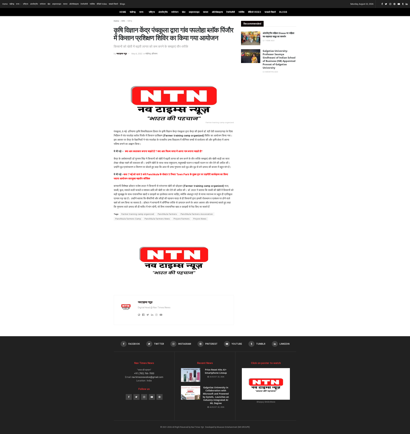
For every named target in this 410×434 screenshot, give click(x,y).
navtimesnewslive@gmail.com (147, 377)
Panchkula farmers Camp (128, 219)
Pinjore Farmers (182, 219)
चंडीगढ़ (11, 4)
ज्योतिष (92, 4)
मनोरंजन (43, 4)
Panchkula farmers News (157, 219)
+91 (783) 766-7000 (144, 373)
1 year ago (269, 41)
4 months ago (271, 72)
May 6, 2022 (136, 53)
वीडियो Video (102, 4)
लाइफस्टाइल (56, 4)
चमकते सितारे (113, 4)
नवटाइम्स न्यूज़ (121, 53)
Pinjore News (199, 219)
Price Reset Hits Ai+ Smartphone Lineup (216, 371)
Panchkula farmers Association (197, 214)
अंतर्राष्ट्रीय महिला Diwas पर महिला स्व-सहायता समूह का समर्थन (278, 34)
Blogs (122, 4)
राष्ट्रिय (25, 4)
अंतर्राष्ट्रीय (34, 4)
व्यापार (65, 4)
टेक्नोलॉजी (84, 4)
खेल (49, 4)
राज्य (17, 4)
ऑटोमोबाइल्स (74, 4)
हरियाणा (154, 53)
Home (5, 4)
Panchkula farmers (167, 214)
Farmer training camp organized (137, 214)
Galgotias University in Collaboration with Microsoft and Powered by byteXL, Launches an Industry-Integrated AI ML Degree (216, 395)
